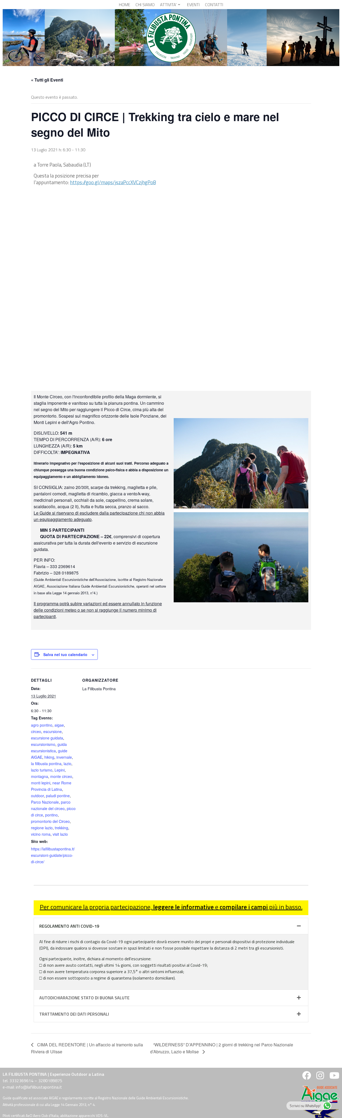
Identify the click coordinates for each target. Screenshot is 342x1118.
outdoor (37, 795)
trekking (61, 827)
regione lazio (42, 827)
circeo (36, 731)
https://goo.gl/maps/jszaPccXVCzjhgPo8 (113, 182)
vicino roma (40, 834)
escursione (52, 731)
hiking (49, 757)
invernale (64, 757)
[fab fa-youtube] (333, 1077)
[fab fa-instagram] (320, 1077)
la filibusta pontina (46, 763)
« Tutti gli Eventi (47, 80)
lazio (67, 763)
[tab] (171, 926)
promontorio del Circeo (50, 821)
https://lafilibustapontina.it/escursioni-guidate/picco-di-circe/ (53, 855)
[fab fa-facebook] (306, 1077)
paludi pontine (58, 795)
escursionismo (43, 744)
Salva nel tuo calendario (65, 654)
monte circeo (61, 776)
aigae (59, 725)
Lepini (60, 770)
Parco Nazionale (45, 802)
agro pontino (41, 725)
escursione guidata (47, 738)
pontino (51, 815)
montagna (39, 776)
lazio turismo (41, 770)
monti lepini (40, 782)
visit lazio (60, 834)
